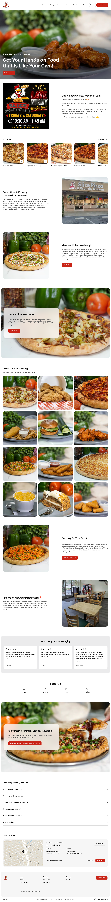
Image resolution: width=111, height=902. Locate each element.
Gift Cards (76, 5)
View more (79, 661)
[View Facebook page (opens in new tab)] (4, 899)
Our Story (60, 5)
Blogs (68, 880)
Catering (51, 5)
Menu (44, 5)
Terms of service (25, 891)
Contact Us (46, 882)
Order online (100, 860)
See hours (90, 860)
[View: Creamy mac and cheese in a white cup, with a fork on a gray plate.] (20, 499)
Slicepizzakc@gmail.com (74, 853)
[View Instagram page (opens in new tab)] (7, 899)
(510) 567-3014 (71, 851)
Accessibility (36, 891)
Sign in (92, 5)
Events (68, 5)
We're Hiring (24, 882)
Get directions (99, 844)
